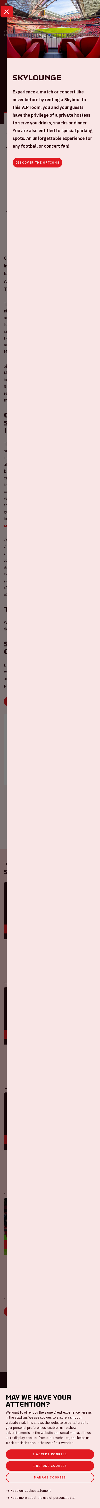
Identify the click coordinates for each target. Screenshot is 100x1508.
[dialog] (50, 1448)
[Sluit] (7, 11)
